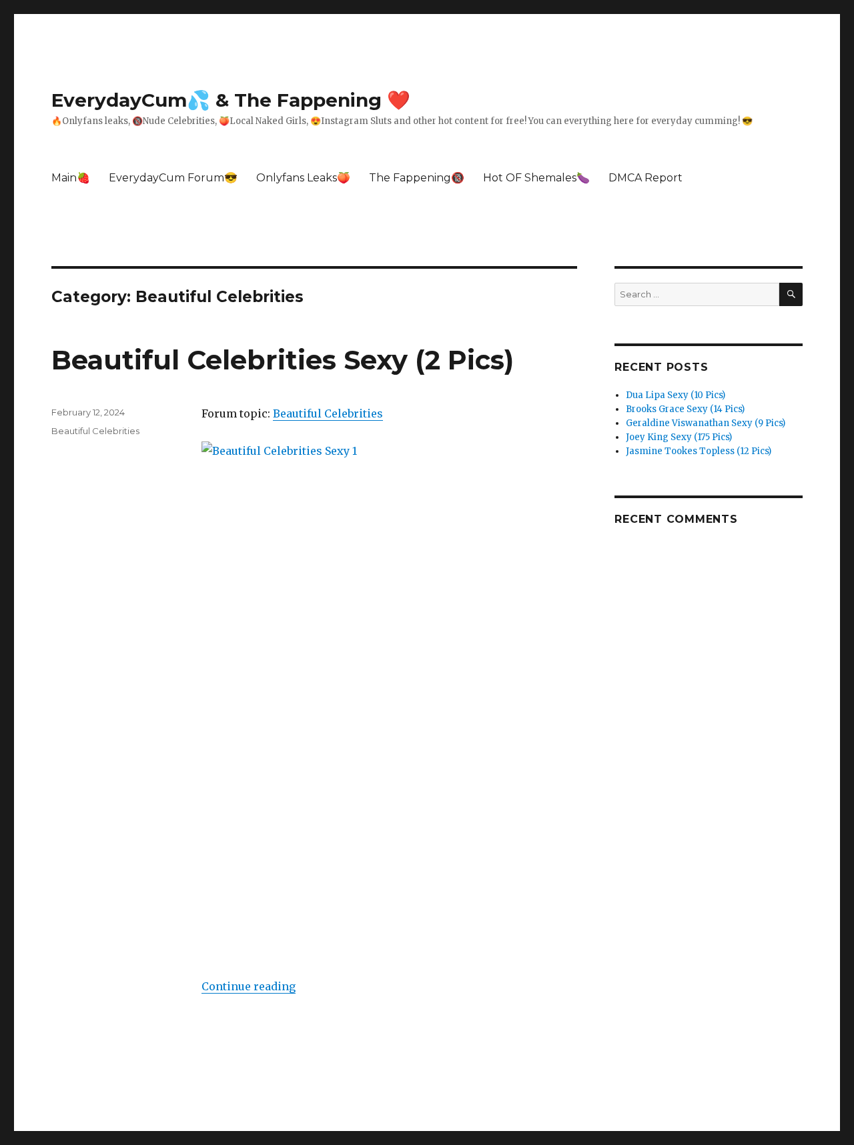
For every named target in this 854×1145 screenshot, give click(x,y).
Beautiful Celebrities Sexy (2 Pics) (282, 359)
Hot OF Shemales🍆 (536, 177)
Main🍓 (70, 177)
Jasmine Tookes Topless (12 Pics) (698, 451)
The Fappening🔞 (416, 177)
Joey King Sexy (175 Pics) (679, 437)
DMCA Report (645, 177)
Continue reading (248, 986)
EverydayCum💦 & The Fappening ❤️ (230, 100)
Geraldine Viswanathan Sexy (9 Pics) (705, 423)
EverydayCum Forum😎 (173, 177)
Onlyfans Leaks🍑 (303, 177)
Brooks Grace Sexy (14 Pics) (685, 409)
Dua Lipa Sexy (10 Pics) (675, 395)
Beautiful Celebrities (328, 413)
